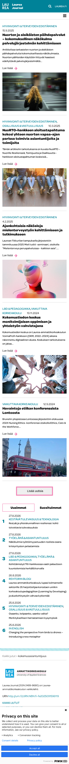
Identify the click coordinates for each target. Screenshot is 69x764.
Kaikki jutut (11, 703)
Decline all (34, 754)
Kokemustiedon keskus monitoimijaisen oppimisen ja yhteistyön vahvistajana (27, 321)
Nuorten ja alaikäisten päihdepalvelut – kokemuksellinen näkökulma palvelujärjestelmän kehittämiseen (33, 39)
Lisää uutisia (35, 491)
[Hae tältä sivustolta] (49, 6)
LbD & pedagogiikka (16, 309)
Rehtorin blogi (20, 579)
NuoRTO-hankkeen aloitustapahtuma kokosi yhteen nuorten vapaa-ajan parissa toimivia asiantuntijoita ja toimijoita (33, 136)
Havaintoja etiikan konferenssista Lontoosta (30, 410)
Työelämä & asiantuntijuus (29, 538)
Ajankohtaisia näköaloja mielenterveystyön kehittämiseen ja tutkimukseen (32, 230)
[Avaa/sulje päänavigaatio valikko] (64, 15)
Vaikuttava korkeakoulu (20, 404)
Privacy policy (34, 740)
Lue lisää (7, 68)
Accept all (34, 748)
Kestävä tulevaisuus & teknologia (34, 519)
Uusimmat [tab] (18, 507)
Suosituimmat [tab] (50, 507)
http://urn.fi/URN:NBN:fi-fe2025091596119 (33, 696)
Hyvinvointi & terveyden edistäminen (29, 26)
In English (16, 628)
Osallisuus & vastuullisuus (22, 126)
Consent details (10, 740)
